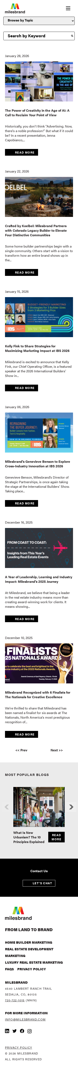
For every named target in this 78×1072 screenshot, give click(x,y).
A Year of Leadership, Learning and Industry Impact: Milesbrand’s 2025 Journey (38, 579)
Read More (25, 152)
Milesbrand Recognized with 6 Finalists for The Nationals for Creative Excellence (37, 694)
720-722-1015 (15, 1000)
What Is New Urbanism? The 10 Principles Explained (29, 837)
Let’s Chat (42, 883)
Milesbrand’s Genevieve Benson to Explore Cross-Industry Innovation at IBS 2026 (37, 463)
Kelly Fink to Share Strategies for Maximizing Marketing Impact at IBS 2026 (37, 348)
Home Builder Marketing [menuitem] (28, 942)
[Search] (72, 36)
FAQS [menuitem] (9, 969)
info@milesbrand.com (25, 1019)
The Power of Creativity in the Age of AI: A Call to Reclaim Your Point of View (37, 112)
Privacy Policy (18, 1047)
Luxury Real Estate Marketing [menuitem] (34, 962)
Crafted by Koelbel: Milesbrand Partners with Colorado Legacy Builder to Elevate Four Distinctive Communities (36, 230)
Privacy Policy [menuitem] (31, 969)
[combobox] (37, 36)
